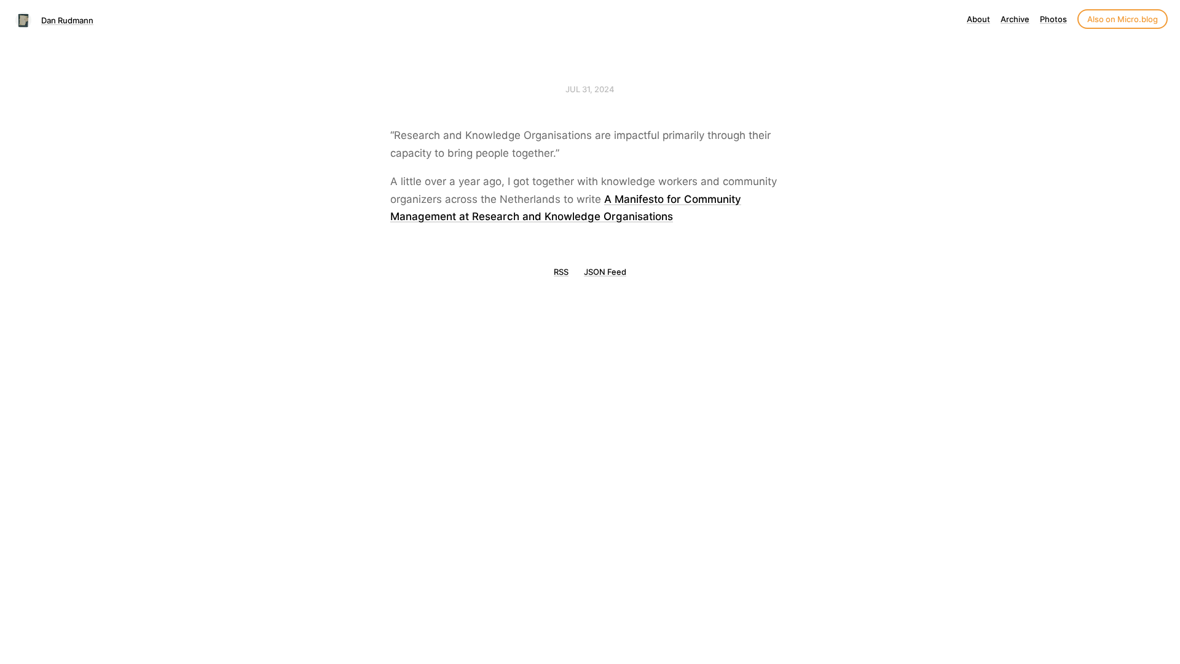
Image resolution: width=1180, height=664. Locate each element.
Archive (1015, 19)
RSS (561, 272)
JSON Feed (605, 272)
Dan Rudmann (67, 20)
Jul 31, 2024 (590, 89)
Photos (1053, 19)
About (978, 19)
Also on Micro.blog (1122, 19)
